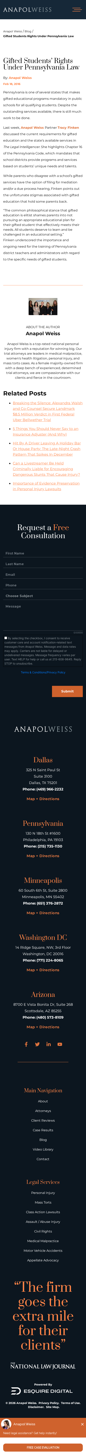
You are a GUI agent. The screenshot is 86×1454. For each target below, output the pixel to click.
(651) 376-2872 (50, 903)
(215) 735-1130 (50, 846)
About (43, 1101)
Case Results (43, 1130)
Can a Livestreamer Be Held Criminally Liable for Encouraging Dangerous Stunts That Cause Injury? (46, 469)
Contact (43, 1159)
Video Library (43, 1149)
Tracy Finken (68, 128)
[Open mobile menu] (76, 9)
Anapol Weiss (12, 31)
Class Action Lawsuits (43, 1212)
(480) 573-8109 (49, 1017)
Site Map (52, 1407)
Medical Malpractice (43, 1241)
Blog (28, 31)
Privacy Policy (49, 1403)
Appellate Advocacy (43, 1260)
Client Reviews (43, 1120)
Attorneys (43, 1111)
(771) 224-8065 (50, 960)
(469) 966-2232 (49, 789)
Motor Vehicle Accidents (43, 1251)
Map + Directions (43, 799)
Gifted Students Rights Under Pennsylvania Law (38, 36)
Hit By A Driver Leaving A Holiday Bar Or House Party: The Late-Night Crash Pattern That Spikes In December (47, 449)
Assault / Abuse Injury (43, 1222)
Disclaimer (36, 1407)
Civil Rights (43, 1231)
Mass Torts (43, 1202)
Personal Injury (43, 1193)
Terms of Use (70, 1403)
